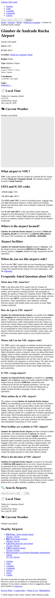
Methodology (44, 590)
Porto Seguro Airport (16, 540)
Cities (8, 9)
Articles (9, 15)
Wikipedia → (6, 85)
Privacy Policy (7, 590)
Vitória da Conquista (32, 22)
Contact (9, 575)
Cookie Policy (20, 590)
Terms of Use (32, 590)
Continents (10, 13)
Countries (10, 11)
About (8, 573)
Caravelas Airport (15, 549)
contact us (18, 586)
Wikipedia (8, 271)
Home (3, 22)
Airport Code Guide (9, 2)
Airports (9, 6)
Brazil (19, 22)
